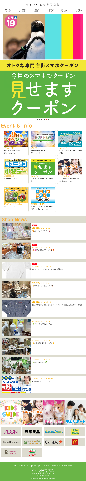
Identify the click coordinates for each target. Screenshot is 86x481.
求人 (40, 465)
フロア (28, 465)
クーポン (22, 465)
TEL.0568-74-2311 (43, 475)
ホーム (16, 465)
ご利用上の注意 (55, 465)
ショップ (35, 465)
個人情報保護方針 (67, 465)
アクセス (46, 465)
